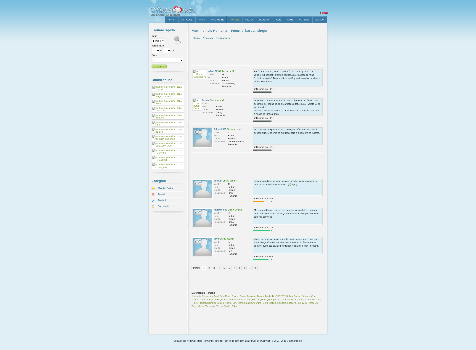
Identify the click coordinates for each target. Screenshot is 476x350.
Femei (161, 194)
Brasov (260, 296)
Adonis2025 (220, 129)
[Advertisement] (165, 273)
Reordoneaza (223, 38)
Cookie (256, 341)
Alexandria (207, 296)
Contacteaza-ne (181, 341)
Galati (264, 299)
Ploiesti (202, 303)
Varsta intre (158, 45)
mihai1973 (213, 71)
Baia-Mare (225, 296)
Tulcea (219, 306)
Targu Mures (198, 306)
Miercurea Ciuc (289, 299)
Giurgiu (272, 299)
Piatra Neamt (313, 299)
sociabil (218, 180)
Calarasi (306, 296)
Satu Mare (238, 303)
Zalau (234, 306)
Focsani (256, 299)
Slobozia (281, 303)
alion (216, 238)
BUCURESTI (278, 296)
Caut (154, 36)
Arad (216, 296)
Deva (224, 299)
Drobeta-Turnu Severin (239, 299)
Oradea (302, 299)
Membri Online (165, 188)
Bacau (242, 296)
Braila (268, 296)
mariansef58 (220, 209)
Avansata (208, 38)
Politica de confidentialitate (237, 341)
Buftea (289, 296)
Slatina (272, 303)
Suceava (291, 303)
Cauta (196, 38)
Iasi (278, 299)
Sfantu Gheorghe (252, 303)
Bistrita (234, 296)
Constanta (206, 299)
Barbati (162, 200)
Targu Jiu (313, 303)
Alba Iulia (196, 296)
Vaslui (227, 306)
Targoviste (302, 303)
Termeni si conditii (213, 341)
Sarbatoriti (163, 206)
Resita (228, 303)
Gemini (205, 100)
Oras (154, 55)
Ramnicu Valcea (215, 303)
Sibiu (265, 303)
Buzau (297, 296)
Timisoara (210, 306)
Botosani (251, 296)
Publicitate (196, 341)
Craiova (216, 299)
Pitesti (195, 303)
